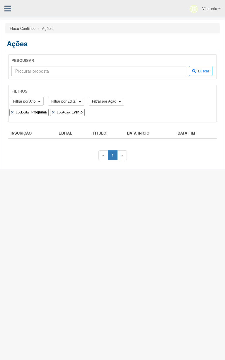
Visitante (209, 8)
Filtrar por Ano (25, 101)
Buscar (203, 70)
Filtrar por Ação (104, 101)
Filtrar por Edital (64, 101)
